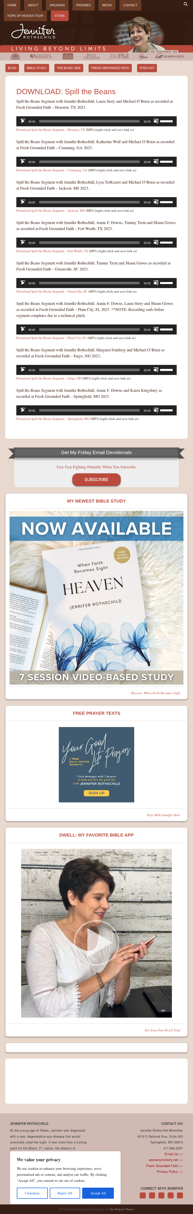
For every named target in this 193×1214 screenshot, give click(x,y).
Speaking (57, 5)
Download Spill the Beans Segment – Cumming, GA (51, 170)
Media (107, 5)
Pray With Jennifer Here (163, 814)
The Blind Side (69, 68)
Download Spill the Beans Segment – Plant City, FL (51, 338)
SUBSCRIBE (96, 479)
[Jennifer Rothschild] (96, 32)
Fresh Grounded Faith (110, 68)
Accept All (98, 1193)
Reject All (65, 1193)
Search (185, 4)
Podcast (147, 68)
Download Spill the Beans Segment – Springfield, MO (52, 418)
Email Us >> (174, 1153)
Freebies (83, 5)
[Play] (22, 121)
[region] (65, 1177)
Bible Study (36, 68)
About (33, 5)
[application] (96, 121)
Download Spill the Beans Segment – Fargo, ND (48, 378)
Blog (12, 68)
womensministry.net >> (166, 1159)
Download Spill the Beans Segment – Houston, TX (50, 129)
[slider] (167, 120)
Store (60, 16)
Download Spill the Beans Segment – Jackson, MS (50, 210)
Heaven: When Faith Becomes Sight (155, 692)
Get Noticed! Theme (122, 1209)
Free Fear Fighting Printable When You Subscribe (96, 466)
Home (12, 5)
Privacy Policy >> (170, 1171)
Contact (130, 5)
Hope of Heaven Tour (25, 16)
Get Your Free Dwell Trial (162, 1030)
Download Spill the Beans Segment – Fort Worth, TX (52, 251)
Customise (32, 1193)
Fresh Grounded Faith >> (164, 1165)
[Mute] (156, 121)
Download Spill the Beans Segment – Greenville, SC (51, 291)
